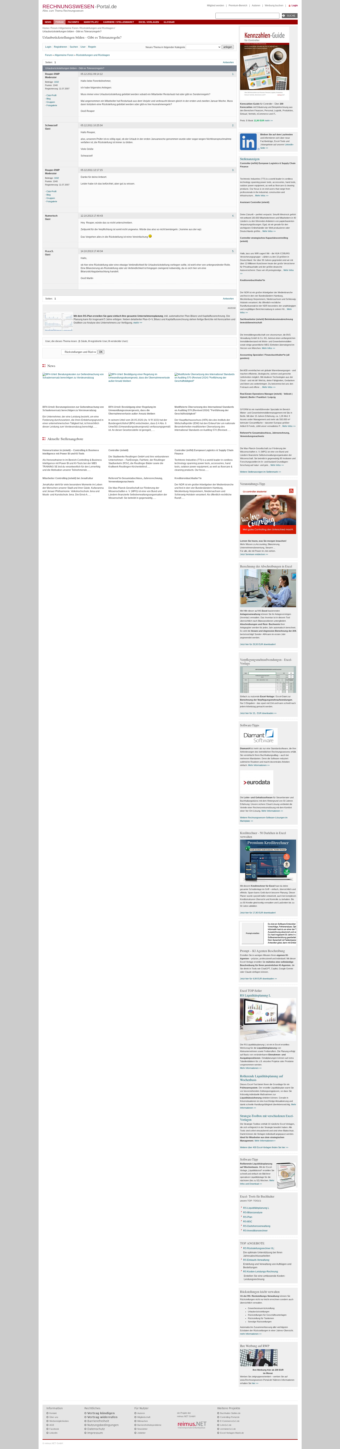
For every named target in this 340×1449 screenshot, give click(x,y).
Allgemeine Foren (68, 28)
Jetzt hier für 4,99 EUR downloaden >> (258, 978)
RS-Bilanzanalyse (252, 1212)
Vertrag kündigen (101, 1413)
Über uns (53, 1417)
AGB (51, 1425)
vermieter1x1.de (228, 1429)
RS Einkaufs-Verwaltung (256, 1260)
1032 (56, 82)
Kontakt (53, 1413)
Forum (59, 22)
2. (233, 125)
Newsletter (142, 1429)
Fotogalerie (51, 105)
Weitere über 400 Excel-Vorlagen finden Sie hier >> (264, 1147)
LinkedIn (53, 1433)
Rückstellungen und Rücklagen (97, 28)
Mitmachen (142, 1421)
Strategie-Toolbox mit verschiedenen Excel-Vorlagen (267, 1118)
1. (233, 74)
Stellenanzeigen (250, 159)
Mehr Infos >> (261, 195)
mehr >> (137, 322)
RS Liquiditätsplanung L (255, 995)
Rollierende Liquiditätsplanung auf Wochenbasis (261, 1078)
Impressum (95, 1432)
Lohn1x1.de (225, 1425)
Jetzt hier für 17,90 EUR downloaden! (258, 912)
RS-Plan (247, 1217)
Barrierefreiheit (98, 1421)
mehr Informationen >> (250, 1334)
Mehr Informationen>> (265, 1140)
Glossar (169, 22)
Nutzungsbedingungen (103, 1425)
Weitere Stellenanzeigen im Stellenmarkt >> (260, 472)
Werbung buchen (274, 5)
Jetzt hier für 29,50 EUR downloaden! (258, 644)
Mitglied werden (215, 5)
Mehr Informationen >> (259, 765)
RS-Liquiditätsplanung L (256, 1208)
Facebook (54, 1429)
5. (233, 251)
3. (233, 170)
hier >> (255, 1383)
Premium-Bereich (238, 5)
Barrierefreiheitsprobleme (149, 1425)
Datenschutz (96, 1428)
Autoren (256, 5)
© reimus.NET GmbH (52, 1443)
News (48, 22)
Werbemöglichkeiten (59, 1421)
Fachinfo (73, 22)
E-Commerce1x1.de (229, 1421)
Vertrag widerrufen (102, 1417)
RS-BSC (247, 1221)
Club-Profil (51, 95)
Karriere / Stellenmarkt (118, 22)
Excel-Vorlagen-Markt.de (232, 1433)
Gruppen (50, 102)
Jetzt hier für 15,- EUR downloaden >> (258, 713)
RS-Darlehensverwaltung (256, 1226)
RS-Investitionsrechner (255, 1230)
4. (233, 215)
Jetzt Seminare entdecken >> (254, 554)
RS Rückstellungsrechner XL (258, 1248)
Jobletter (141, 1433)
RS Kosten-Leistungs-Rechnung (260, 1271)
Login (295, 5)
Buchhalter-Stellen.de (230, 1413)
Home (45, 28)
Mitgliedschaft (143, 1417)
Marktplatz (91, 22)
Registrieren (60, 46)
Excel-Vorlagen (149, 22)
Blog (48, 98)
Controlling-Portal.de (229, 1417)
